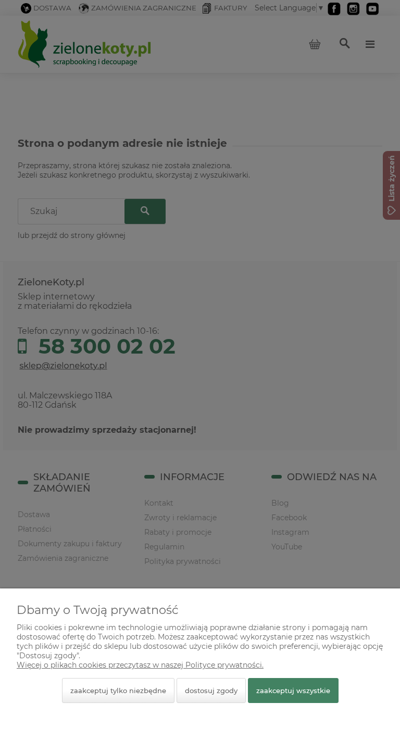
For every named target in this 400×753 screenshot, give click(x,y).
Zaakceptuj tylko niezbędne (118, 690)
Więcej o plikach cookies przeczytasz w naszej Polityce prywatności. (140, 665)
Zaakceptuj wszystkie (293, 690)
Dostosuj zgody (211, 690)
